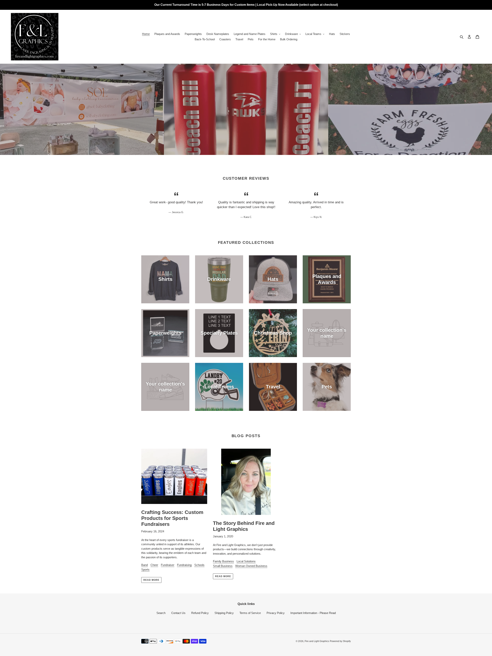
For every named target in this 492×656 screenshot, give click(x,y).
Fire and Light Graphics (317, 641)
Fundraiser (167, 565)
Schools (199, 565)
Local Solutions (246, 561)
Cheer (154, 565)
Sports (145, 569)
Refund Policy (200, 613)
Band (144, 565)
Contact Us (178, 613)
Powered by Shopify (340, 641)
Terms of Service (250, 613)
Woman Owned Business (251, 565)
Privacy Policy (276, 613)
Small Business (223, 565)
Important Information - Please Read (313, 613)
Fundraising (184, 565)
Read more (151, 580)
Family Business (223, 561)
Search (160, 613)
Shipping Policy (224, 613)
